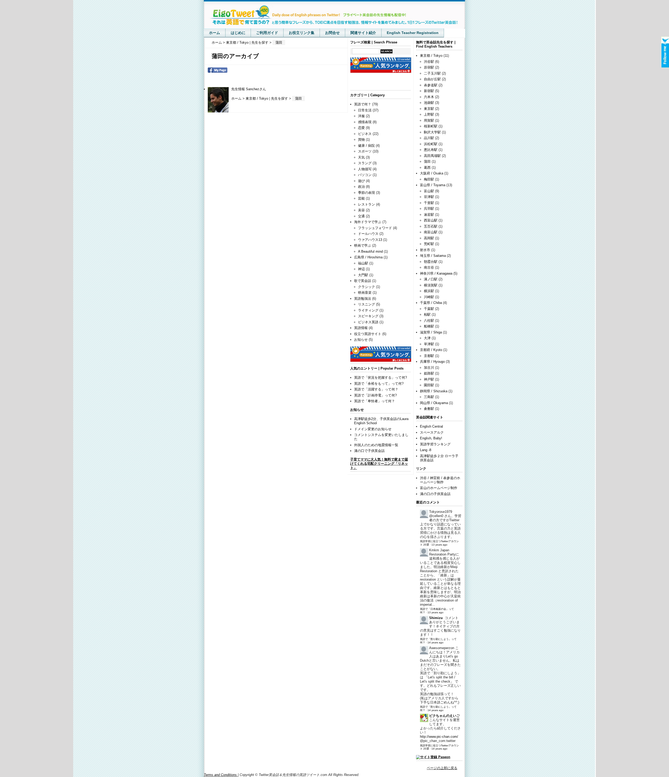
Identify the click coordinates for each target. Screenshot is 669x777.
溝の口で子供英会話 (369, 451)
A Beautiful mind (370, 251)
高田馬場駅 (432, 156)
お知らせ (361, 340)
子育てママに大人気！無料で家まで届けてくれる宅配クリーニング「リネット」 (379, 463)
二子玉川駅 (432, 73)
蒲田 (427, 161)
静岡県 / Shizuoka (433, 391)
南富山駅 (430, 232)
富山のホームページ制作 (438, 488)
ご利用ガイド (267, 33)
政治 (361, 187)
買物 (361, 139)
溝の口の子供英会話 (435, 494)
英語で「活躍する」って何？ (376, 389)
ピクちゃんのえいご (444, 716)
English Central (431, 426)
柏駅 (427, 314)
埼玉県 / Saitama (433, 256)
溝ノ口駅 (430, 279)
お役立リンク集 (301, 33)
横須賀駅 (430, 285)
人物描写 (365, 169)
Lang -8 (425, 450)
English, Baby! (431, 438)
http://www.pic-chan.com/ (439, 737)
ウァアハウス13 (370, 240)
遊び (361, 181)
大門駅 (363, 275)
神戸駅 (429, 379)
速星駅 (429, 215)
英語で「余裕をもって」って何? (378, 383)
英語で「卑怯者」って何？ (374, 401)
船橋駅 (429, 326)
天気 (361, 157)
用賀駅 (429, 120)
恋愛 (361, 128)
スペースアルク (432, 432)
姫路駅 (429, 373)
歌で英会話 (362, 281)
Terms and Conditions (221, 775)
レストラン (366, 204)
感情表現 (365, 122)
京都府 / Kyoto (431, 350)
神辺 (361, 269)
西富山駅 (430, 220)
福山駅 (363, 263)
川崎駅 (429, 297)
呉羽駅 (429, 209)
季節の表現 (366, 193)
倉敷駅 (429, 409)
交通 (361, 216)
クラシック (366, 287)
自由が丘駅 (432, 79)
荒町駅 (429, 244)
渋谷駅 (429, 62)
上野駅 (429, 114)
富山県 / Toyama (432, 185)
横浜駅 (429, 291)
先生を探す (259, 42)
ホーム (214, 33)
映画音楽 (365, 292)
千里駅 (429, 203)
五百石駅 (430, 226)
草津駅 (429, 344)
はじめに (238, 33)
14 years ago (435, 642)
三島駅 (429, 397)
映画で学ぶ (362, 245)
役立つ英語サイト (367, 334)
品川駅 (429, 138)
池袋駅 (429, 103)
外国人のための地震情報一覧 (376, 445)
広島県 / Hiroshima (368, 257)
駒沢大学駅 (432, 132)
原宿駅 (429, 67)
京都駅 (429, 356)
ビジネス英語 (368, 322)
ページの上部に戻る (442, 768)
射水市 (425, 250)
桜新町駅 (430, 126)
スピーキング (368, 316)
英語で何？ (362, 104)
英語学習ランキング (435, 444)
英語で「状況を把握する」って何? (380, 377)
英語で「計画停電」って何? (375, 395)
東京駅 (429, 109)
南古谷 (429, 267)
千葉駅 (429, 309)
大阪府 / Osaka (431, 173)
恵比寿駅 (430, 150)
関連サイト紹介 (363, 33)
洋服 (361, 116)
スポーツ (365, 151)
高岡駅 (429, 238)
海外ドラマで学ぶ (367, 222)
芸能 (361, 198)
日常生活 (365, 110)
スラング (365, 163)
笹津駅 (429, 197)
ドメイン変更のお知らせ (372, 429)
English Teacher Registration (413, 33)
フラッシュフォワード (375, 228)
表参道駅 (430, 85)
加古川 (429, 368)
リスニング (366, 304)
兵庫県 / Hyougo (432, 362)
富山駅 (429, 191)
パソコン (365, 175)
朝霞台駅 (430, 262)
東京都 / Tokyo (237, 42)
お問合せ (332, 33)
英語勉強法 (362, 298)
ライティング (368, 310)
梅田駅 (429, 179)
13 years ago (439, 544)
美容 (361, 210)
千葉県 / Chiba (431, 303)
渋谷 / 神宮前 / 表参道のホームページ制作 (440, 480)
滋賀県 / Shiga (431, 332)
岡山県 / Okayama (434, 403)
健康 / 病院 (366, 146)
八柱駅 (429, 320)
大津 (427, 338)
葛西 (427, 167)
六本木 (429, 97)
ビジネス (365, 134)
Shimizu (436, 618)
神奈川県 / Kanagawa (436, 273)
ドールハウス (368, 234)
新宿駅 (429, 91)
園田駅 (429, 385)
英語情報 (361, 328)
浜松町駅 (430, 144)
